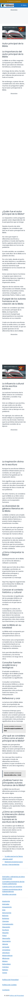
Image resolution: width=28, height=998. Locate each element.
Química (5, 967)
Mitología (5, 958)
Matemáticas (7, 955)
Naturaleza (6, 964)
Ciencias (5, 921)
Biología (5, 916)
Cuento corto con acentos (12, 886)
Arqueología (7, 907)
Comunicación (7, 924)
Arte (3, 910)
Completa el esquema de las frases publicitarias (13, 883)
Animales (5, 904)
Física (4, 935)
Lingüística (6, 950)
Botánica (5, 918)
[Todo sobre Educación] (7, 5)
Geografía (6, 938)
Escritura (5, 930)
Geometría (6, 941)
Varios (4, 973)
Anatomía (6, 901)
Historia (5, 944)
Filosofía (5, 933)
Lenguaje (5, 947)
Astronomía (6, 913)
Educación (6, 927)
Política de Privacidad (10, 980)
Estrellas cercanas (9, 894)
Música (5, 961)
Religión (5, 970)
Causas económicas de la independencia (12, 890)
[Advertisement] (14, 16)
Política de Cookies (9, 985)
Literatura (6, 953)
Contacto (5, 990)
